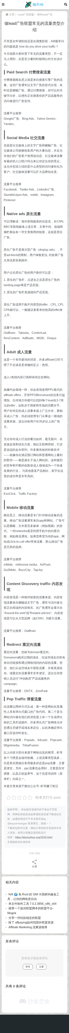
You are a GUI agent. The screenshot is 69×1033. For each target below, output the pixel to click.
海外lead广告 (44, 14)
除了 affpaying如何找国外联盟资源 (31, 922)
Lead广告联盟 (26, 14)
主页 (11, 14)
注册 (41, 966)
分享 (34, 866)
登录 (27, 966)
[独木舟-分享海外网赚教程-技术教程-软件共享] (34, 4)
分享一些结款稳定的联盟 (24, 917)
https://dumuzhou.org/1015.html (33, 837)
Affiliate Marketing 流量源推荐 (27, 927)
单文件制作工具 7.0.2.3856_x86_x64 (32, 903)
